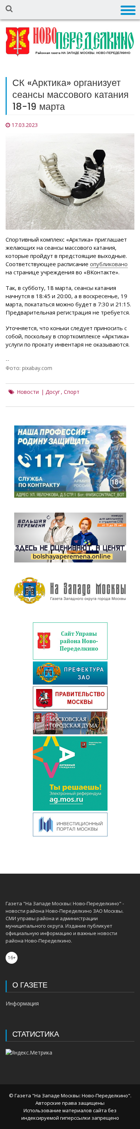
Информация (22, 1003)
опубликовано (109, 264)
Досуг (53, 392)
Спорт (72, 392)
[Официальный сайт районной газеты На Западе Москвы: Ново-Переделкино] (70, 42)
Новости (28, 392)
